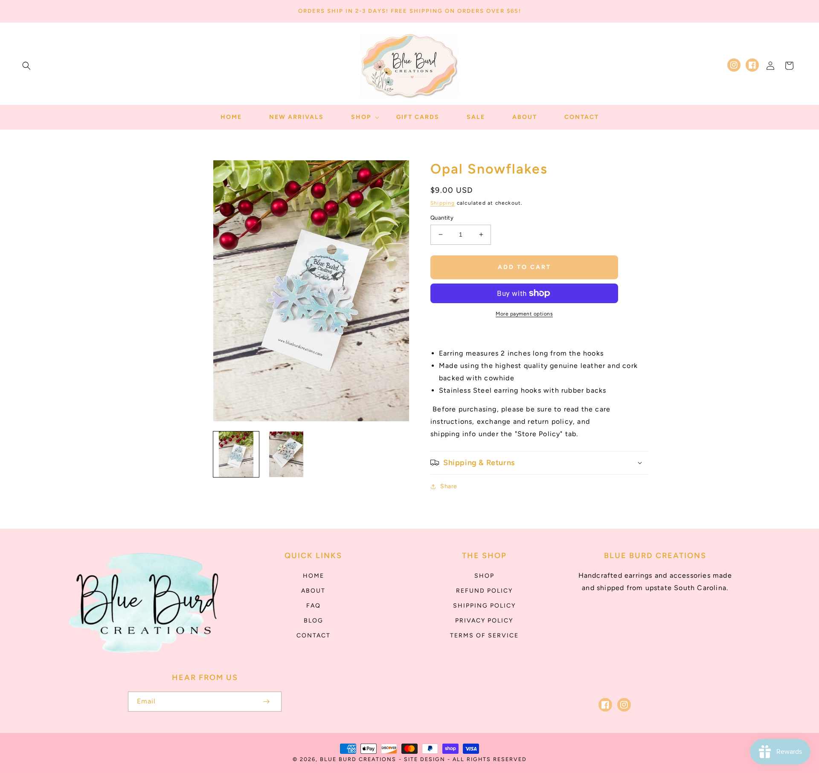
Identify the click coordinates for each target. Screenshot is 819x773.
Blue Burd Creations (358, 759)
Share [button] (448, 486)
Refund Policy (484, 590)
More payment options (524, 314)
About (313, 590)
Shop (484, 575)
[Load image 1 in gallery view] (236, 454)
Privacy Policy (484, 620)
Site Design (424, 759)
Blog (313, 620)
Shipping (442, 203)
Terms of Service (484, 635)
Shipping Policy (484, 605)
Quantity (441, 217)
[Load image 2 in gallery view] (286, 454)
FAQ (313, 605)
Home (313, 575)
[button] (26, 65)
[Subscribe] (266, 702)
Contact (313, 635)
